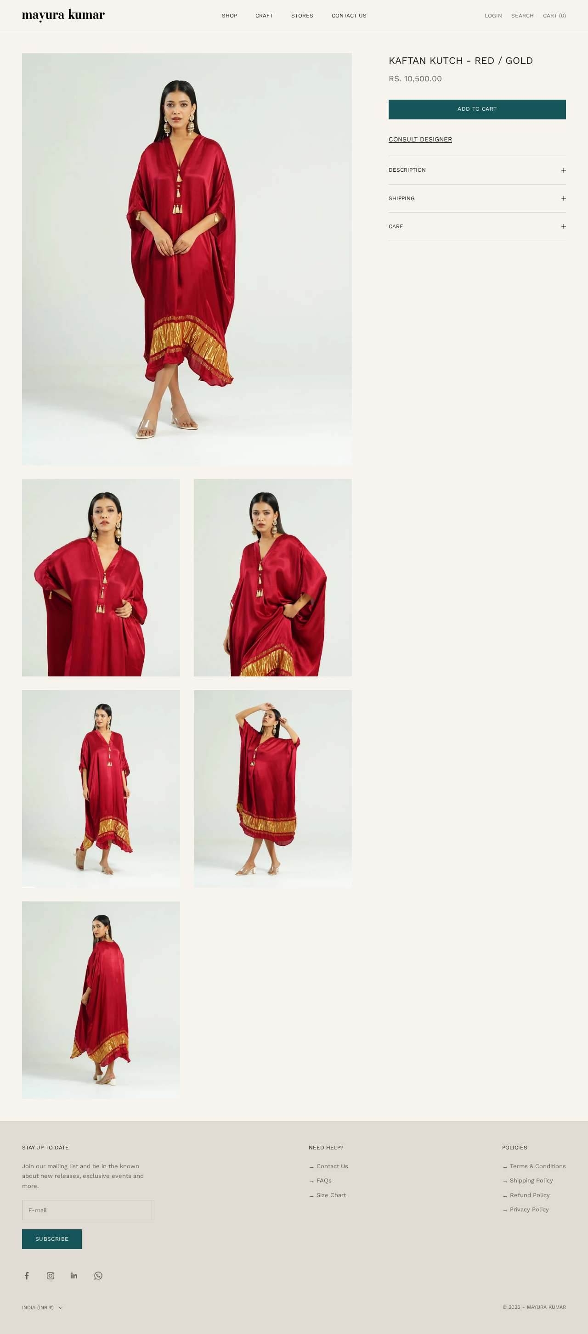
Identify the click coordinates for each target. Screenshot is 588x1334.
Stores (302, 15)
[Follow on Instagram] (50, 1275)
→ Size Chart (327, 1195)
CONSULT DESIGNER (420, 139)
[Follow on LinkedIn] (74, 1275)
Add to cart (477, 109)
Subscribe (51, 1239)
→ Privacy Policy (525, 1209)
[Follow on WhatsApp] (98, 1275)
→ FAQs (320, 1180)
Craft (264, 15)
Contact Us (349, 15)
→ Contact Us (328, 1166)
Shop (229, 15)
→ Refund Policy (526, 1195)
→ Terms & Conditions (534, 1166)
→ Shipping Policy (527, 1180)
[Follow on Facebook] (26, 1275)
